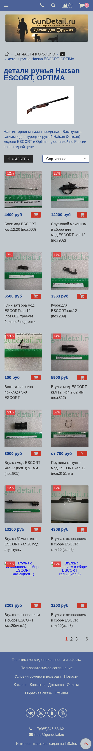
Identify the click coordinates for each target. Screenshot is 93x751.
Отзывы (61, 693)
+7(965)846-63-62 (49, 729)
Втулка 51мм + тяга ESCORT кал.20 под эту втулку (21, 544)
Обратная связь (38, 693)
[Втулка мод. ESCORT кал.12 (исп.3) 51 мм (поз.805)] (23, 428)
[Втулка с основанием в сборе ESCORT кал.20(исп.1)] (23, 580)
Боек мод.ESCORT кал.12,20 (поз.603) (20, 226)
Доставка (56, 685)
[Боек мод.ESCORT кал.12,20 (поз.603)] (23, 189)
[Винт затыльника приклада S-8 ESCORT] (23, 352)
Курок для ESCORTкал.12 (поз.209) (64, 310)
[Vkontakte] (30, 712)
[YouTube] (62, 712)
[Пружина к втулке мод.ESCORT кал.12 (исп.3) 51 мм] (69, 428)
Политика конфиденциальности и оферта (46, 660)
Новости (71, 676)
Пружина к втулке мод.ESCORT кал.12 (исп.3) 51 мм (68, 468)
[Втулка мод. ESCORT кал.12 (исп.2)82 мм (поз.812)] (69, 352)
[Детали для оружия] (46, 27)
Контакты (37, 685)
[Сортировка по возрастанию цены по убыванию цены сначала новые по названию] (65, 159)
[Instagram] (41, 712)
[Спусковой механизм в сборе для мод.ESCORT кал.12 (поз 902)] (69, 189)
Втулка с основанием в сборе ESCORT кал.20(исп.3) (68, 620)
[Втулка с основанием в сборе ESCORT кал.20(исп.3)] (69, 580)
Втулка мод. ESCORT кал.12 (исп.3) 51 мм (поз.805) (22, 468)
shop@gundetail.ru (49, 735)
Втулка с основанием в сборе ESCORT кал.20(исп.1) (22, 620)
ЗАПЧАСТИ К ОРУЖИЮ (34, 54)
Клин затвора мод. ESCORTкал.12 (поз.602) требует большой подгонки (20, 313)
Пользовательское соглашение (47, 668)
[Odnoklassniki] (51, 712)
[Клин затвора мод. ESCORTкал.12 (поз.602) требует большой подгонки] (23, 271)
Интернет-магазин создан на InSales (46, 744)
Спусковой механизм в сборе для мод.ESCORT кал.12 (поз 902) (68, 232)
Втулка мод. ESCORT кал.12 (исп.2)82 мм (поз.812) (69, 392)
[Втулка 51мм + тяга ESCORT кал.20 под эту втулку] (23, 504)
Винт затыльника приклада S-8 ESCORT (19, 392)
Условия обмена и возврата (38, 676)
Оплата (73, 685)
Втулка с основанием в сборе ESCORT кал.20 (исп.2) (68, 544)
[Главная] (7, 54)
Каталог (20, 685)
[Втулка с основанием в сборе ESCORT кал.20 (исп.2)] (69, 504)
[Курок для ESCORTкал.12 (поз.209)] (69, 271)
